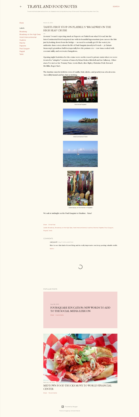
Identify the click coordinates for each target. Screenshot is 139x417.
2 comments (60, 315)
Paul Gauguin (24, 49)
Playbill (22, 51)
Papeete (22, 46)
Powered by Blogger (71, 406)
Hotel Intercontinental (27, 37)
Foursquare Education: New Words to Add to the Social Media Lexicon (80, 309)
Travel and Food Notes (52, 6)
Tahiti (21, 54)
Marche (22, 43)
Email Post (52, 224)
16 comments (53, 393)
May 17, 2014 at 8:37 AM (65, 242)
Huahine (22, 40)
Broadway (23, 32)
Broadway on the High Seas (30, 34)
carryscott (53, 242)
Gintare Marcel (75, 411)
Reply (52, 248)
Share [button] (21, 23)
